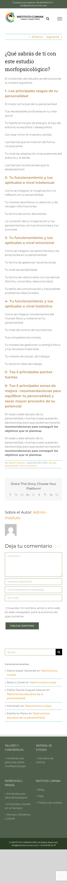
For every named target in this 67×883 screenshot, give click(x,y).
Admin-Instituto (17, 463)
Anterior (37, 36)
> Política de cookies (49, 802)
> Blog (40, 789)
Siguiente (52, 36)
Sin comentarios (29, 465)
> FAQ (39, 796)
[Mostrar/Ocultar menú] (59, 18)
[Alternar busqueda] (47, 18)
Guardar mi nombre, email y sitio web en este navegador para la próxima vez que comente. (32, 612)
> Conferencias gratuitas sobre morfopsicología (15, 762)
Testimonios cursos (43, 682)
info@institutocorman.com (33, 5)
